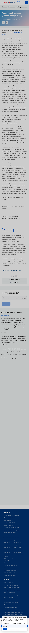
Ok (5, 629)
